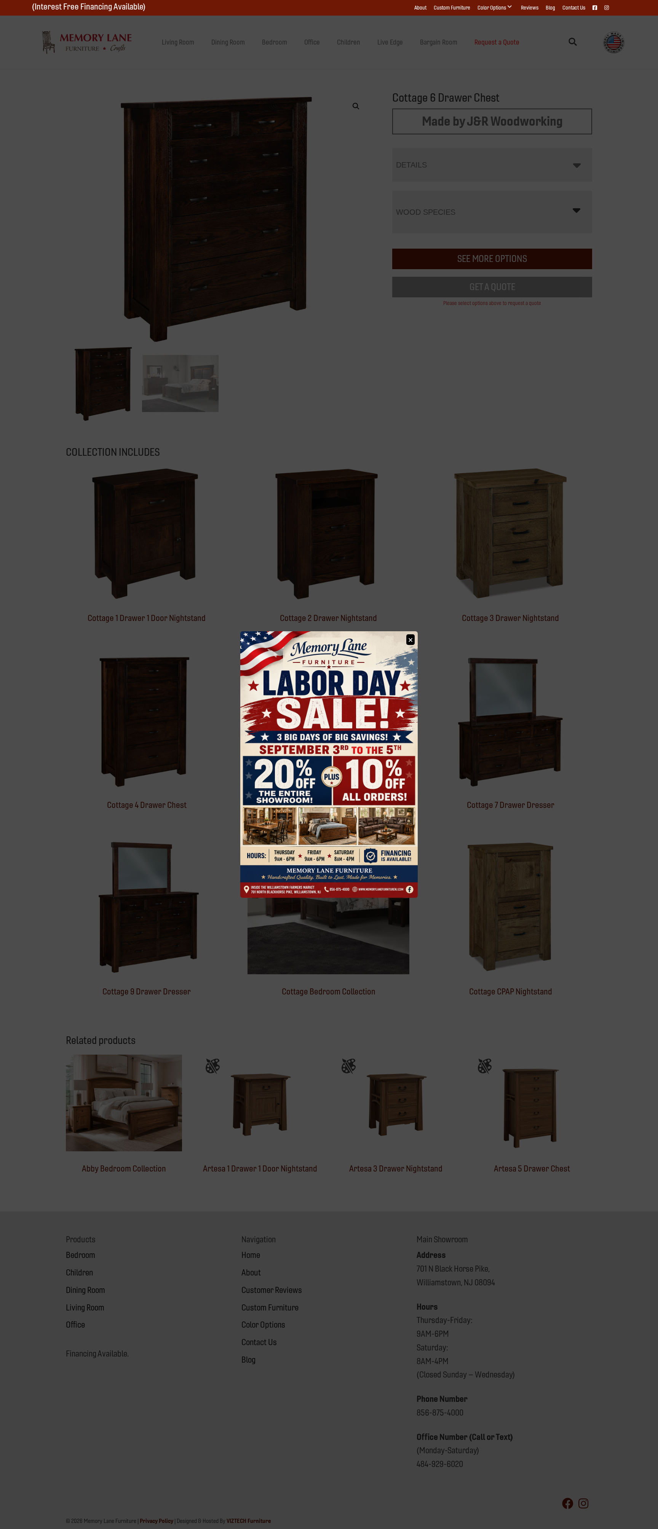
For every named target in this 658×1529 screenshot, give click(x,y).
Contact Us (573, 7)
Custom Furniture (452, 7)
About (420, 7)
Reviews (529, 7)
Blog (550, 7)
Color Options (492, 7)
